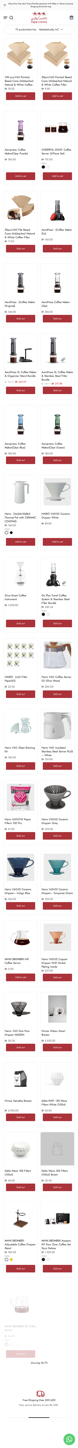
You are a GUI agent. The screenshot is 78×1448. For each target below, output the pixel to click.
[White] (6, 532)
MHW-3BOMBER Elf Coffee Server (20, 1324)
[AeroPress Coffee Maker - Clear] (57, 280)
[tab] (43, 69)
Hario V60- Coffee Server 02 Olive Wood (56, 679)
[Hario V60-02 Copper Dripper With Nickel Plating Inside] (57, 937)
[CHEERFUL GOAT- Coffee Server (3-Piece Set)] (57, 127)
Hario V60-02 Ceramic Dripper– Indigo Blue (18, 891)
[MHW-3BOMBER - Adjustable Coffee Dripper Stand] (20, 1218)
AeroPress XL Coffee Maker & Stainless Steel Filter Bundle (57, 376)
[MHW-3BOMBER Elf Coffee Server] (20, 1300)
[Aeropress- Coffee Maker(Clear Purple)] (20, 127)
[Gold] (11, 1259)
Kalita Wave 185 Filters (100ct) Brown (55, 1173)
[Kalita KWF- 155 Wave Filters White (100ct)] (57, 1078)
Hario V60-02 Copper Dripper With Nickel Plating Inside (54, 963)
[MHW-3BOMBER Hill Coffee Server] (20, 937)
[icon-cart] (70, 17)
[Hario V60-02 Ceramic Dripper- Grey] (57, 797)
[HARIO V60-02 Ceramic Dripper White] (57, 491)
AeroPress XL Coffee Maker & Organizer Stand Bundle (20, 374)
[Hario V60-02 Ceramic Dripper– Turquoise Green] (57, 867)
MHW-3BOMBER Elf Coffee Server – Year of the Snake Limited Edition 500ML (57, 1326)
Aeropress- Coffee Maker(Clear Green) (53, 446)
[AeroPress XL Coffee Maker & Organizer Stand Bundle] (20, 350)
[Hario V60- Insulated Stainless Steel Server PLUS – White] (57, 725)
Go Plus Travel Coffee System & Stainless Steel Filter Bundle (56, 599)
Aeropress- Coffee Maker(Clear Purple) (16, 151)
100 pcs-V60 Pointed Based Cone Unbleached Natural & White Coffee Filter (19, 82)
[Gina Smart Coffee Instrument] (20, 573)
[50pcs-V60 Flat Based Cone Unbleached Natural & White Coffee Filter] (20, 207)
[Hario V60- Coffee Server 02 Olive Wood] (57, 655)
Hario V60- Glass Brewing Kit (20, 749)
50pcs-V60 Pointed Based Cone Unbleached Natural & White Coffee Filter (57, 81)
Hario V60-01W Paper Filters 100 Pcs (18, 821)
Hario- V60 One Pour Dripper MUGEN (17, 1033)
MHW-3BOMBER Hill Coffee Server (16, 961)
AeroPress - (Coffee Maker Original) (20, 304)
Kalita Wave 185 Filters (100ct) (18, 1173)
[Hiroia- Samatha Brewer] (20, 1078)
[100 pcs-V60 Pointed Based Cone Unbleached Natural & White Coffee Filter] (20, 55)
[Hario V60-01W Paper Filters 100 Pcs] (20, 797)
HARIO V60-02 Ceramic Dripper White (56, 516)
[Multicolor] (11, 1340)
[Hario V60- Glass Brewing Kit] (20, 725)
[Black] (43, 167)
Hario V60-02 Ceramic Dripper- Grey (55, 821)
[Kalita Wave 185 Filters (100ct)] (20, 1148)
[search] (11, 17)
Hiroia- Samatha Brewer (18, 1101)
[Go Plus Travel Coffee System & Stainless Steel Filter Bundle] (57, 573)
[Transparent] (48, 167)
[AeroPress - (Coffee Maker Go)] (57, 207)
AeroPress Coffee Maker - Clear (56, 304)
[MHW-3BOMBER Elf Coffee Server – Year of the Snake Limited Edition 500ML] (57, 1300)
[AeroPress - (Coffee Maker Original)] (20, 280)
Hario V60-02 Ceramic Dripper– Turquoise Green (57, 891)
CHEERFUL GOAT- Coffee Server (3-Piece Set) (56, 151)
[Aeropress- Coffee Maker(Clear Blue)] (20, 421)
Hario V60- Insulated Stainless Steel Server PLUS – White (57, 751)
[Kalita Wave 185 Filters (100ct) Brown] (57, 1148)
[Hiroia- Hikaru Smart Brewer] (57, 1009)
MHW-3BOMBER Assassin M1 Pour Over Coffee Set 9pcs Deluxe (56, 1244)
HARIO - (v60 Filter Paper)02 (16, 679)
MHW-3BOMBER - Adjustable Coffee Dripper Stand (20, 1244)
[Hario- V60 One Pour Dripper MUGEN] (20, 1009)
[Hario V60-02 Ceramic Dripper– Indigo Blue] (20, 867)
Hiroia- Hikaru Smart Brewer (53, 1033)
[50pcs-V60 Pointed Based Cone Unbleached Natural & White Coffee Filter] (57, 55)
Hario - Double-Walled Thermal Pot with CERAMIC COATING (20, 517)
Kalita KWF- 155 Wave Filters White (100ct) (54, 1103)
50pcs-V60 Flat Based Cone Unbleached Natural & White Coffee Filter (20, 233)
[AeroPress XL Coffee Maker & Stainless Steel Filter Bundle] (57, 350)
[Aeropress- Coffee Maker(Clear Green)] (57, 421)
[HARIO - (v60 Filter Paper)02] (20, 655)
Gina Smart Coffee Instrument (15, 597)
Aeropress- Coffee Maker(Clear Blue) (15, 446)
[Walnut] (6, 1259)
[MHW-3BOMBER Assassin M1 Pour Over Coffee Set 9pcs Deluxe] (57, 1218)
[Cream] (48, 614)
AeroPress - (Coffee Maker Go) (57, 232)
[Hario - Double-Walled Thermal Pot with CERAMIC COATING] (20, 491)
